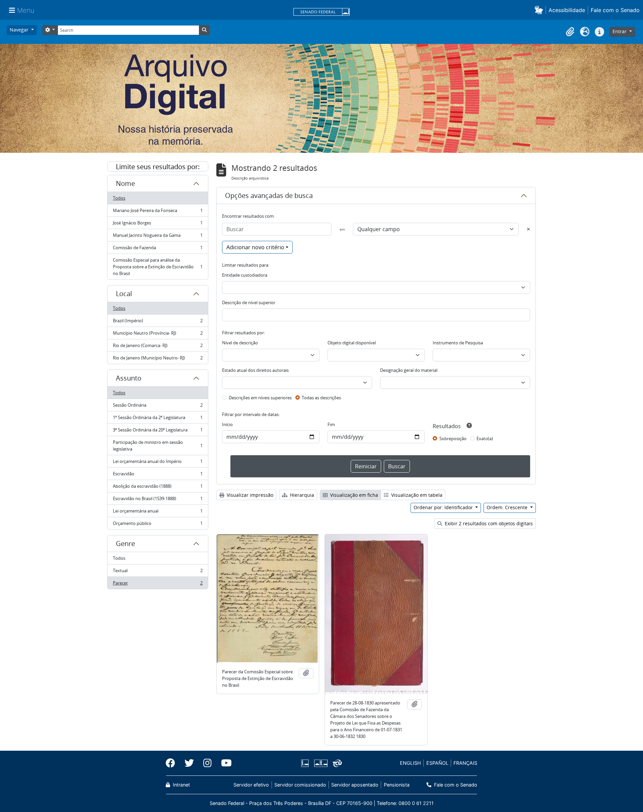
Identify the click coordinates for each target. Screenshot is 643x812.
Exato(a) (485, 438)
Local (124, 293)
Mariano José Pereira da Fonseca (158, 212)
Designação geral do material (408, 370)
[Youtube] (224, 763)
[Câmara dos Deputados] (306, 763)
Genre (125, 543)
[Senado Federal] (321, 12)
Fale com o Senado (615, 10)
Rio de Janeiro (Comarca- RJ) (158, 347)
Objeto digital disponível (352, 343)
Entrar (620, 31)
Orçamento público (158, 524)
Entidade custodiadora (244, 275)
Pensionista (396, 785)
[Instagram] (207, 763)
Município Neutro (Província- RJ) (158, 334)
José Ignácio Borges (158, 224)
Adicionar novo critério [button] (255, 247)
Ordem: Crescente (508, 507)
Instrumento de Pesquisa (458, 343)
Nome (125, 183)
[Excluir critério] (528, 229)
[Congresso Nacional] (320, 763)
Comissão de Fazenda (158, 249)
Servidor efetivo (251, 785)
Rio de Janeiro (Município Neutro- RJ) (158, 359)
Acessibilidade (567, 10)
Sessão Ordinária (158, 406)
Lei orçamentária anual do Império (158, 463)
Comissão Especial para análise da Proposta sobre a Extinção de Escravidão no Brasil (158, 266)
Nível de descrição (240, 343)
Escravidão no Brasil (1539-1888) (158, 500)
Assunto (128, 378)
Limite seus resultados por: (158, 166)
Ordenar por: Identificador (444, 507)
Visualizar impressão (249, 495)
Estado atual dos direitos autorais (255, 370)
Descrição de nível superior (248, 302)
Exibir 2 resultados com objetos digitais (488, 523)
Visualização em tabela (416, 495)
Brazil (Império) (158, 322)
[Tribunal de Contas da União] (336, 763)
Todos (119, 198)
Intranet (180, 785)
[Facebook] (173, 763)
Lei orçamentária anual (158, 512)
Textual (158, 572)
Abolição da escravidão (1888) (158, 487)
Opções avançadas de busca (269, 195)
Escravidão (158, 475)
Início (227, 424)
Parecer (158, 584)
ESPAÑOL (437, 763)
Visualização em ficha (353, 495)
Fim (331, 424)
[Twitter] (189, 763)
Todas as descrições (321, 398)
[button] (540, 9)
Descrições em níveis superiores (260, 398)
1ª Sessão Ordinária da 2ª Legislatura (158, 419)
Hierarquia (301, 495)
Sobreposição (453, 438)
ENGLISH (410, 763)
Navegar (20, 29)
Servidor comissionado (300, 785)
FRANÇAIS (465, 763)
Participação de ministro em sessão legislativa (158, 445)
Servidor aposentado (354, 785)
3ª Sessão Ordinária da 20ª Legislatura (158, 431)
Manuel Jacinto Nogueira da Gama (158, 237)
